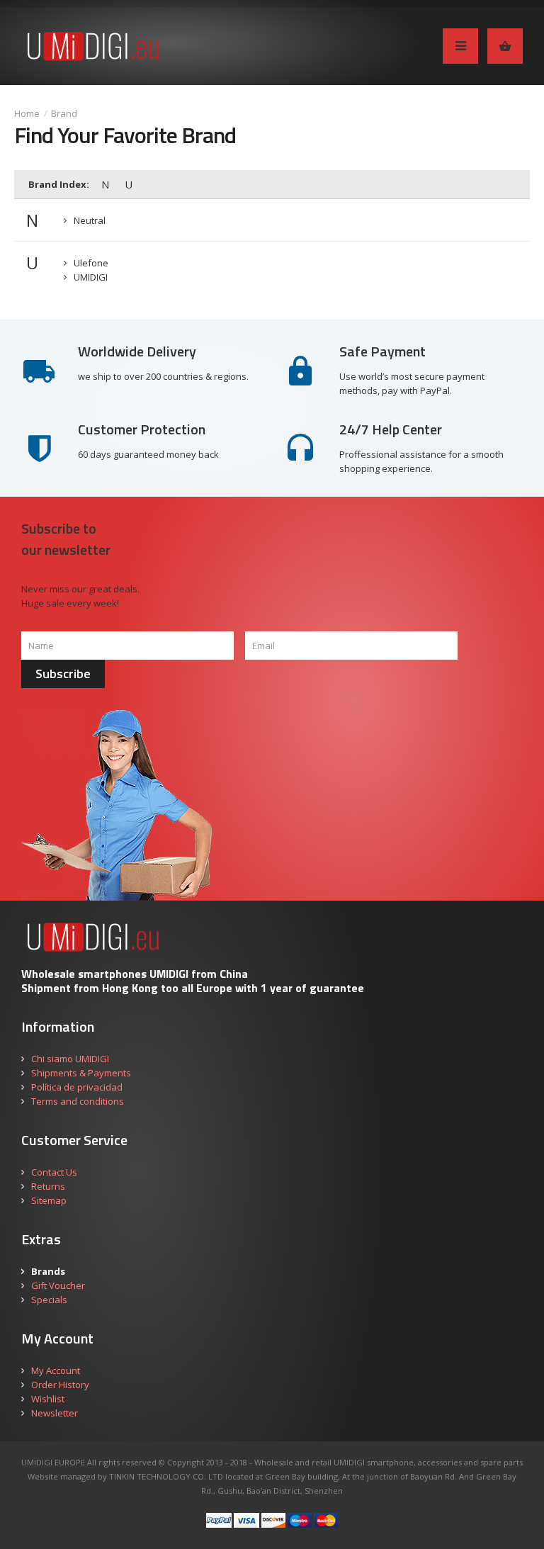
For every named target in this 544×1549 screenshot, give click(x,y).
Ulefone (91, 263)
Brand (64, 113)
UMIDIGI (91, 277)
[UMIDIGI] (104, 46)
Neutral (90, 220)
